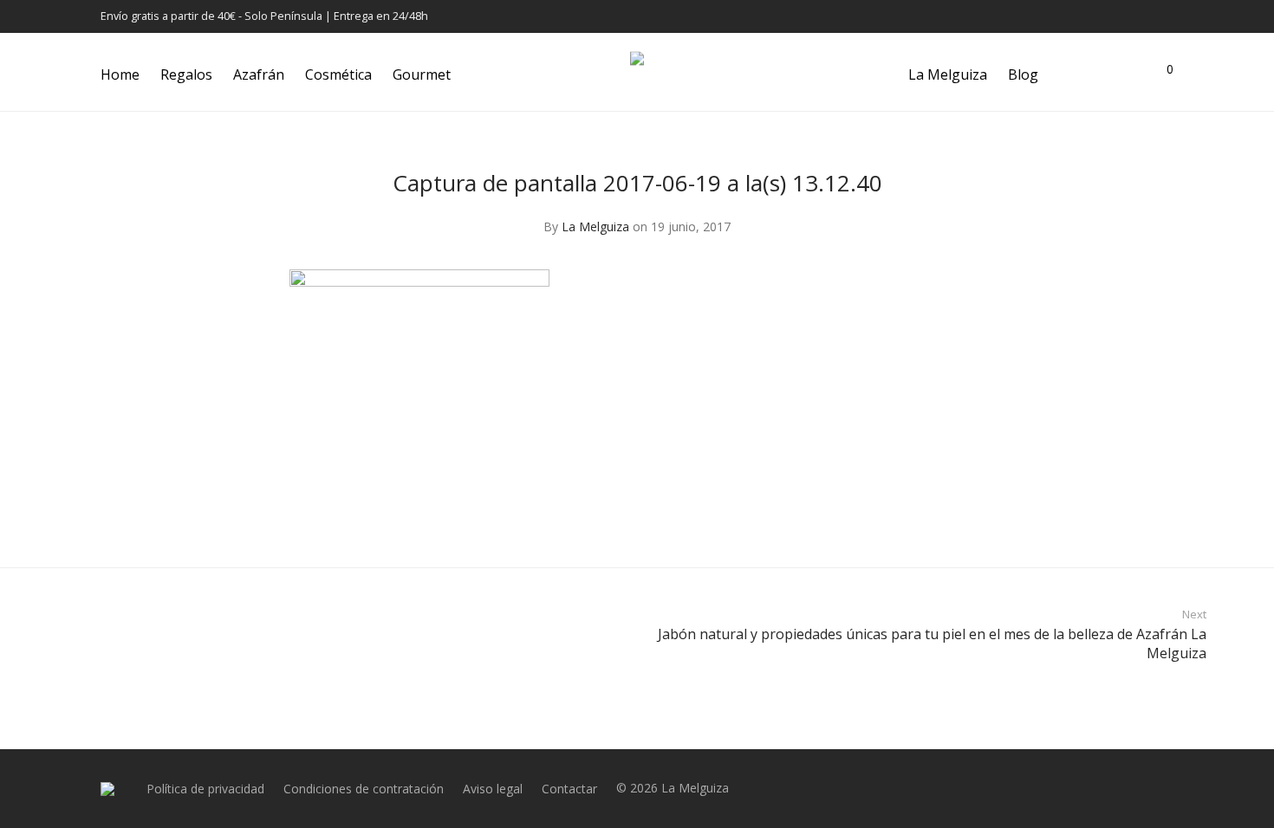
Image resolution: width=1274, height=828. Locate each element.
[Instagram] (1125, 16)
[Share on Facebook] (929, 518)
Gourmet (422, 74)
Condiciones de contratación (363, 788)
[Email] (1169, 16)
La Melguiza (947, 74)
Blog (1023, 74)
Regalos (186, 74)
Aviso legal (493, 788)
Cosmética (338, 74)
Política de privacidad (205, 788)
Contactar (569, 788)
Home (120, 74)
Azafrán (258, 74)
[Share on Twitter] (954, 518)
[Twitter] (1147, 16)
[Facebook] (1104, 16)
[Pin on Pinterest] (979, 518)
